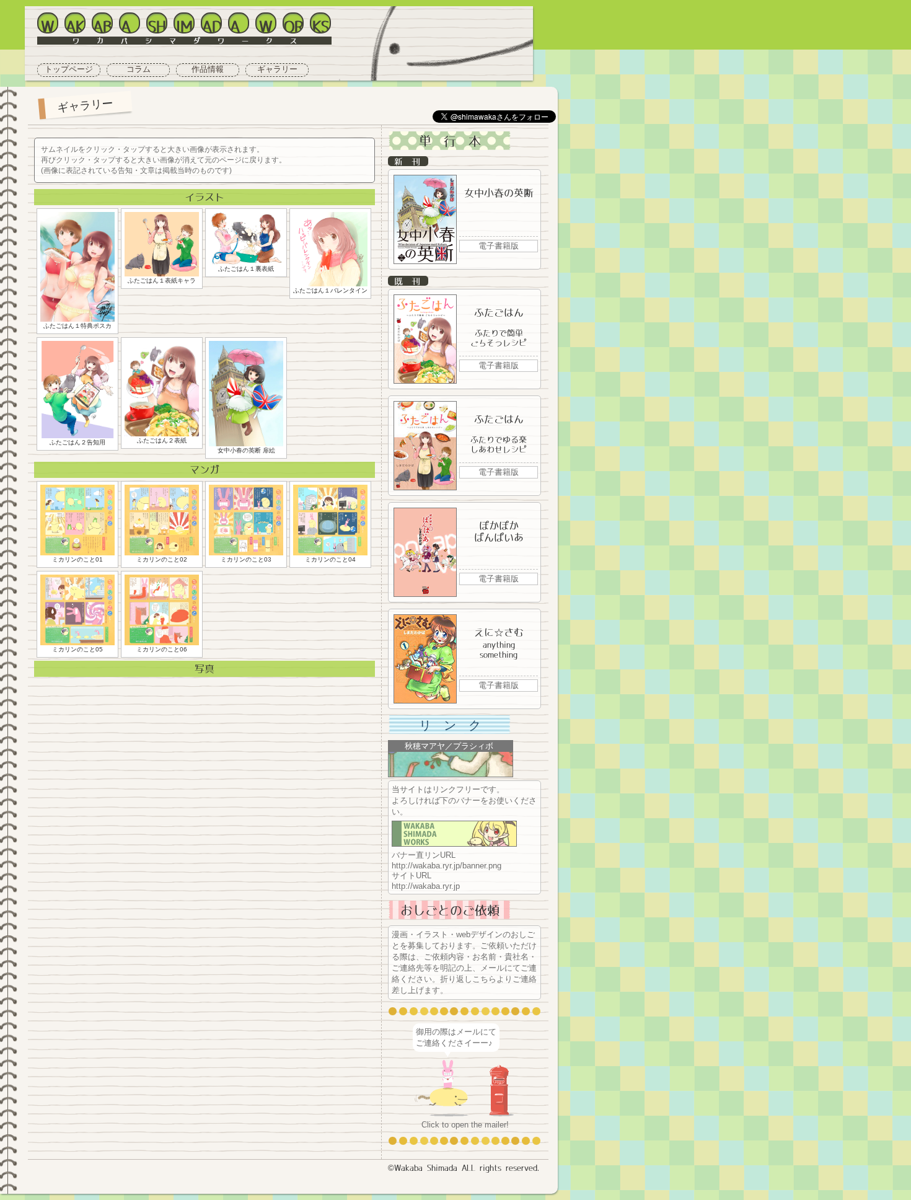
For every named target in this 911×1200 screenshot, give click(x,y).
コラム (138, 69)
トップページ (69, 69)
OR (294, 25)
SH (157, 25)
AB (102, 25)
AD (212, 25)
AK (75, 25)
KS (320, 25)
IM (184, 25)
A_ (130, 25)
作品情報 (207, 69)
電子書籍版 (498, 245)
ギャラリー (277, 69)
